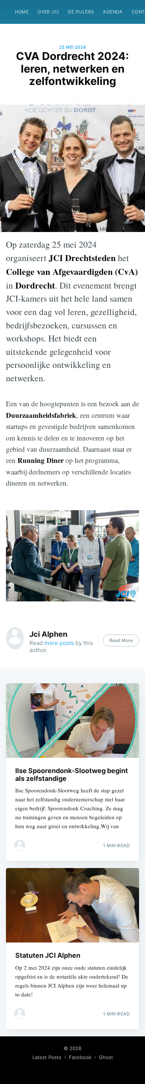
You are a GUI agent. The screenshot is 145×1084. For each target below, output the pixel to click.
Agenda (112, 12)
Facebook (80, 1057)
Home (22, 12)
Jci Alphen (48, 634)
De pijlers (81, 12)
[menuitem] (21, 11)
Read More (121, 640)
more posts (59, 642)
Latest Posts (46, 1057)
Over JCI (48, 12)
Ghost (106, 1057)
